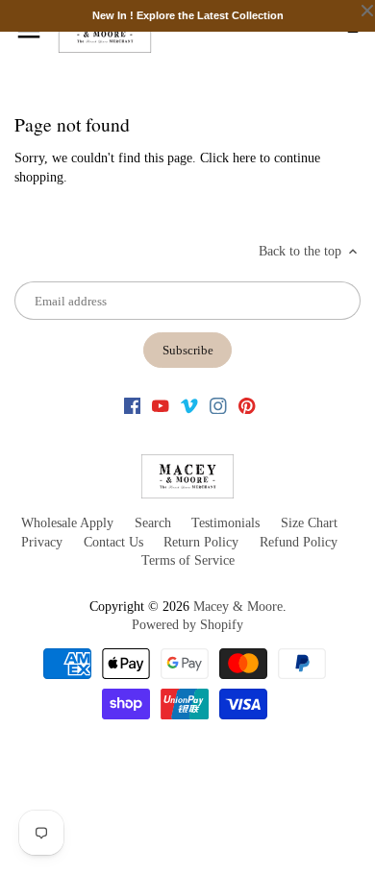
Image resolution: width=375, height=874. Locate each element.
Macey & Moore (238, 606)
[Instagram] (218, 405)
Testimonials (225, 523)
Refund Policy (299, 542)
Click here (228, 158)
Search (153, 523)
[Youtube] (160, 405)
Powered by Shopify (187, 625)
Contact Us (113, 542)
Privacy (41, 542)
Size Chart (309, 523)
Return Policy (200, 542)
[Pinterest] (247, 405)
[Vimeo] (189, 405)
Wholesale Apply (67, 523)
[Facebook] (132, 405)
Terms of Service (188, 560)
